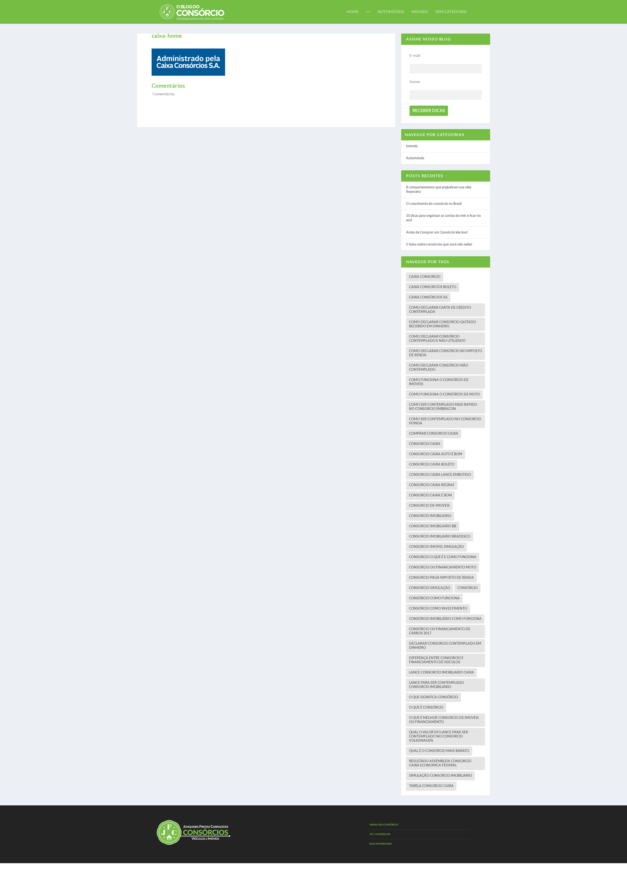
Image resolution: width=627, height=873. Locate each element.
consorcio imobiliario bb (432, 526)
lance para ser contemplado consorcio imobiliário (436, 685)
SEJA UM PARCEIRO (381, 844)
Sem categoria (451, 12)
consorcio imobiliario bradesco (439, 536)
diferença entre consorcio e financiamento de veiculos (436, 660)
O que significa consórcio (433, 697)
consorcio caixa (424, 444)
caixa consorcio (424, 277)
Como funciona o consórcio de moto (444, 394)
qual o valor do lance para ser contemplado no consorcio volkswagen (438, 736)
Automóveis (391, 12)
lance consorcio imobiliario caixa (441, 672)
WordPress (210, 868)
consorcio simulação (429, 588)
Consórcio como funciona (434, 598)
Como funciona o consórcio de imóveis (439, 382)
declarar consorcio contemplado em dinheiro (445, 646)
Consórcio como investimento (438, 608)
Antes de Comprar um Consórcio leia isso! (437, 232)
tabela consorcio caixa (431, 786)
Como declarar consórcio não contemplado (438, 367)
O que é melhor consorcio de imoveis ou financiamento (444, 720)
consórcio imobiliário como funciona (445, 619)
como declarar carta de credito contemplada (440, 310)
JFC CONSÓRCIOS (380, 834)
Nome (415, 82)
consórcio (467, 588)
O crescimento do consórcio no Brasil (433, 204)
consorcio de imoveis (429, 505)
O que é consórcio (426, 707)
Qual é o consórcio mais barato (439, 751)
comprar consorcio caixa (433, 433)
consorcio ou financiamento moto (442, 567)
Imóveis (419, 12)
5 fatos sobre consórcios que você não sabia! (439, 244)
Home (353, 12)
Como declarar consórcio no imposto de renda (445, 353)
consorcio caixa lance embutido (440, 475)
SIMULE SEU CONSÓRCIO (384, 825)
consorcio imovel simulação (436, 547)
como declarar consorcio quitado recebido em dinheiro (442, 324)
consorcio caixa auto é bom (435, 454)
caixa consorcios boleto (432, 287)
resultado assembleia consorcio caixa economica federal (440, 763)
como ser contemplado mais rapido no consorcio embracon (443, 407)
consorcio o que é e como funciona (442, 557)
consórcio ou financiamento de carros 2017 (439, 631)
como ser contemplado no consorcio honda (445, 421)
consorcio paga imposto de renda (441, 577)
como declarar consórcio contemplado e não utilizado (437, 339)
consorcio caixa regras (431, 485)
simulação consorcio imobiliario (440, 775)
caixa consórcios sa (428, 297)
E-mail (415, 56)
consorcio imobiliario (430, 516)
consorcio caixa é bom (430, 495)
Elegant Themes (179, 868)
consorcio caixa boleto (431, 464)
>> (368, 12)
